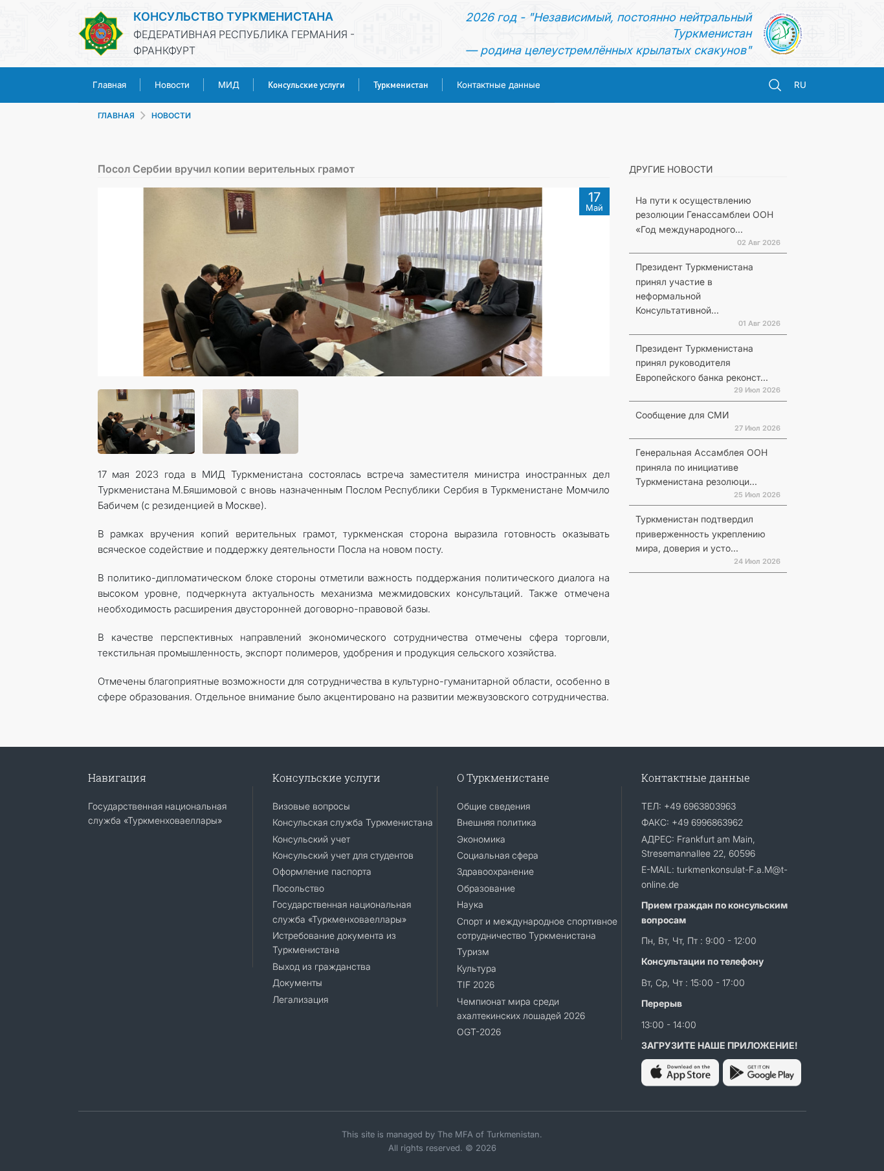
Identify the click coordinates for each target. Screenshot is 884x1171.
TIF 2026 (475, 984)
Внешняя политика (496, 822)
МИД (228, 85)
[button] (114, 282)
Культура (476, 968)
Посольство (298, 888)
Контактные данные (498, 85)
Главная (109, 85)
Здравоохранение (495, 871)
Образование (486, 888)
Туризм (473, 951)
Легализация (300, 999)
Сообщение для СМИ (682, 414)
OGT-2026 (479, 1031)
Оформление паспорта (321, 871)
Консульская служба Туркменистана (352, 822)
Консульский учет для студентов (343, 855)
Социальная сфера (497, 855)
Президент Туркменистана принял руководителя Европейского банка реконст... (701, 363)
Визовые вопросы (311, 805)
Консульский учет (311, 838)
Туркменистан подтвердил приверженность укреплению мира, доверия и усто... (700, 533)
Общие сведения (493, 805)
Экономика (481, 838)
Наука (470, 904)
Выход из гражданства (321, 966)
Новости (172, 85)
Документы (297, 982)
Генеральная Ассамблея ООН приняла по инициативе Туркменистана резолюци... (701, 467)
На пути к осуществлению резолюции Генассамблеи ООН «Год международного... (704, 215)
